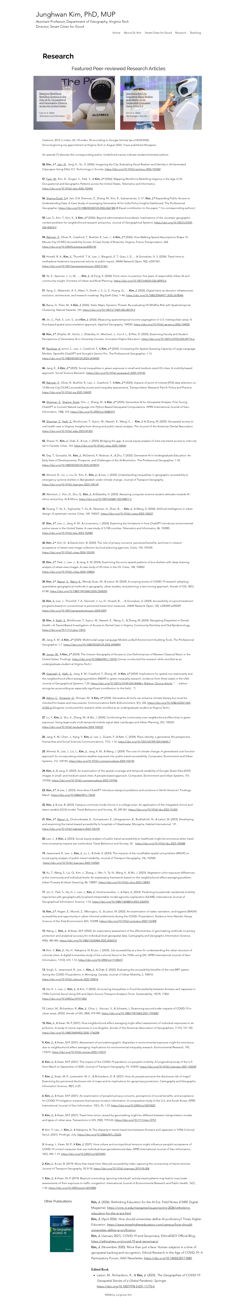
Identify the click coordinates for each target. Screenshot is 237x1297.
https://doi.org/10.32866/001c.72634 (73, 795)
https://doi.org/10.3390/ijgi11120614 (100, 960)
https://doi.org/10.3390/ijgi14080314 (92, 411)
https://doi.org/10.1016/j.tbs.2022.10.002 (152, 809)
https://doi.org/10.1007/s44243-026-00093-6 (140, 280)
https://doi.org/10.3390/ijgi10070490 (83, 1154)
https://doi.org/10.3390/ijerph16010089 (72, 1188)
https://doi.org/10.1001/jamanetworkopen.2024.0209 (74, 610)
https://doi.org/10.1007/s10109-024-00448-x (117, 683)
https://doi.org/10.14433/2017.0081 (168, 1258)
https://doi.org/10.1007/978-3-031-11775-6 (126, 1286)
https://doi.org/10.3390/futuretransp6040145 (69, 246)
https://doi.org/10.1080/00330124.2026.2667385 (87, 208)
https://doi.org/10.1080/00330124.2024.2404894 (92, 644)
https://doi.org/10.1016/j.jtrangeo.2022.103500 (71, 863)
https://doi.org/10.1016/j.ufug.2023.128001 (124, 882)
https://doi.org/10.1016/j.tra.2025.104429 (66, 392)
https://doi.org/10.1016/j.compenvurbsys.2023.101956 (84, 780)
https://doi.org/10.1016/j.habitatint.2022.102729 (71, 829)
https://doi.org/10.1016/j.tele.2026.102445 (67, 188)
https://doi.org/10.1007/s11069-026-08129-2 (109, 310)
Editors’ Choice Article (158, 683)
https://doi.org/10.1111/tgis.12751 (135, 1120)
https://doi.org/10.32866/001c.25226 (99, 1134)
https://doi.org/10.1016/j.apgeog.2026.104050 (162, 324)
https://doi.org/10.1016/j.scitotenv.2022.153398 (127, 921)
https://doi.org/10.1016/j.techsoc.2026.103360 (132, 169)
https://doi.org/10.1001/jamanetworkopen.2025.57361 (75, 266)
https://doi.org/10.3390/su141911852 (64, 998)
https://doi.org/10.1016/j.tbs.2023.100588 (160, 843)
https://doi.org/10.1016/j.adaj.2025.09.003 (67, 431)
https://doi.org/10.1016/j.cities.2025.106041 (100, 445)
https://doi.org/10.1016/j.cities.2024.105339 (68, 552)
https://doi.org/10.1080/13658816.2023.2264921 (120, 901)
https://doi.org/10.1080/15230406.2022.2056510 (88, 940)
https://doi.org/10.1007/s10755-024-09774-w (167, 339)
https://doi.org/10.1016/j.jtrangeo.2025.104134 (70, 484)
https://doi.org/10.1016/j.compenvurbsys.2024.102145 (101, 761)
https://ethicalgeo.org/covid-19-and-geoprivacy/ (124, 1241)
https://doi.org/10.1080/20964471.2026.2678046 (154, 295)
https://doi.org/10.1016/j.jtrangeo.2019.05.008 (121, 1168)
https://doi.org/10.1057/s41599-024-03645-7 (144, 741)
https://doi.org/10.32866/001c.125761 (94, 659)
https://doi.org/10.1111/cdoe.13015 (64, 630)
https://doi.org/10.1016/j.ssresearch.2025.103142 (115, 373)
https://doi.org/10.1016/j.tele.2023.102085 (67, 533)
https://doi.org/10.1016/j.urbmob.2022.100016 (70, 979)
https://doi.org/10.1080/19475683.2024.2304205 (78, 591)
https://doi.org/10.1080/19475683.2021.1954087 (130, 1013)
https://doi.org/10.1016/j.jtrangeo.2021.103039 (168, 1066)
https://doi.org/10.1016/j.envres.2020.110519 (79, 1052)
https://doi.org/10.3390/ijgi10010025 (133, 1105)
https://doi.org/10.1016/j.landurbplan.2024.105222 (72, 727)
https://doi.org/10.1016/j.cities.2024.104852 (68, 571)
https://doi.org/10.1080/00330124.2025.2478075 (70, 465)
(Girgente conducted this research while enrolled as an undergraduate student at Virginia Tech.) (111, 707)
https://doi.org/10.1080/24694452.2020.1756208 (70, 1032)
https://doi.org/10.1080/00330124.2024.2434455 (70, 358)
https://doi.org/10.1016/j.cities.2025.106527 (127, 513)
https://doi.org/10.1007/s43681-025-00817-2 (105, 499)
